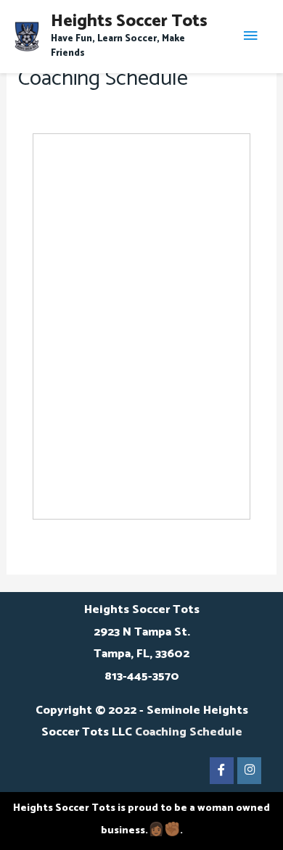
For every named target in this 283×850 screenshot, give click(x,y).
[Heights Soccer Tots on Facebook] (222, 770)
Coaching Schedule (188, 732)
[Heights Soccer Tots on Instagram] (249, 770)
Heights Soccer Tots (129, 21)
